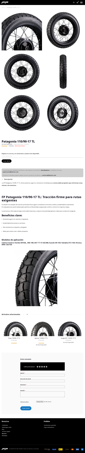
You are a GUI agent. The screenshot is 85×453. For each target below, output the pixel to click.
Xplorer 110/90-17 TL (42, 327)
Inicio (3, 7)
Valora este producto (20, 146)
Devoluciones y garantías (50, 425)
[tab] (42, 179)
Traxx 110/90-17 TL (15, 327)
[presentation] (26, 314)
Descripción (8, 179)
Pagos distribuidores (49, 427)
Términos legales (6, 431)
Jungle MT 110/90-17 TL (70, 327)
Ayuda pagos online (6, 427)
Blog (3, 429)
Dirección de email (25, 379)
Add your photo (24, 402)
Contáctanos (5, 425)
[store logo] (5, 2)
